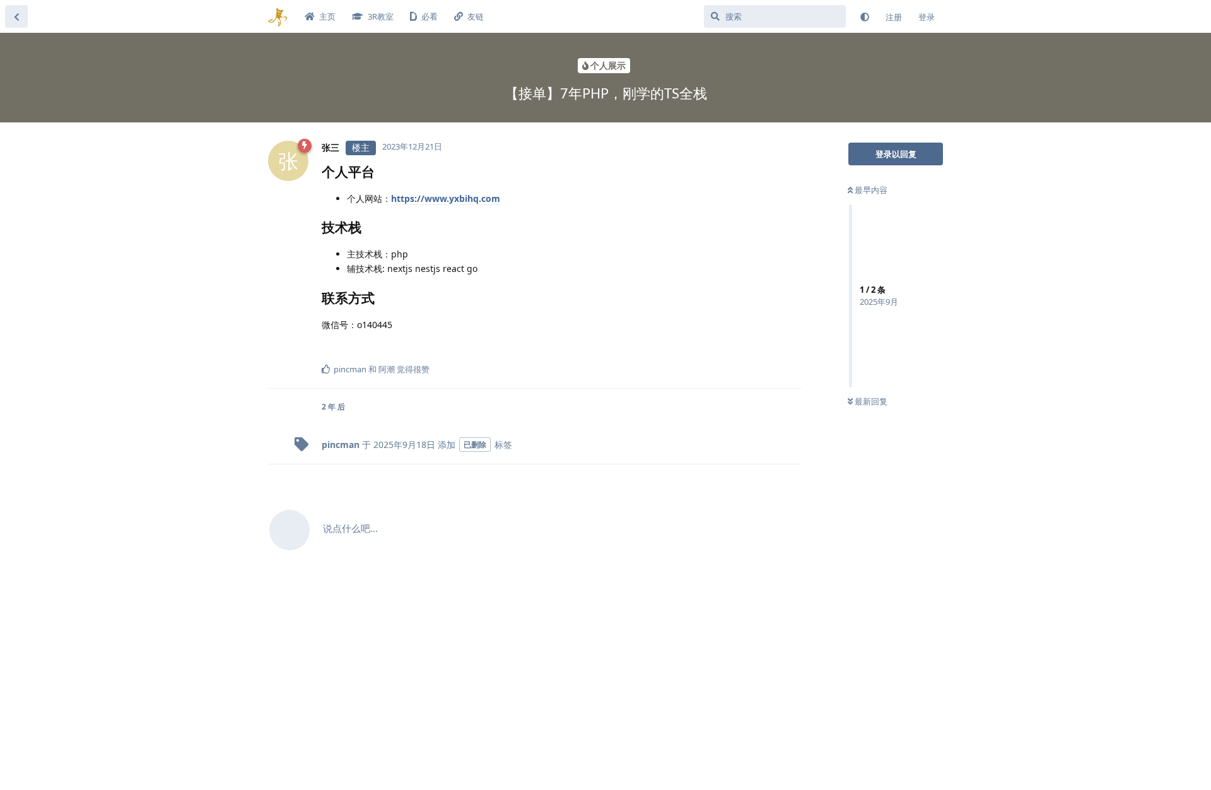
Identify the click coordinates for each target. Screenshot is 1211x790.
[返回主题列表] (16, 16)
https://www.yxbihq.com (445, 198)
